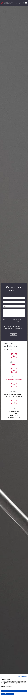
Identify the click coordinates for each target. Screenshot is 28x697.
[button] (23, 3)
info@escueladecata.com (14, 379)
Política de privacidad (22, 676)
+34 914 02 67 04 (14, 365)
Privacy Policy (6, 321)
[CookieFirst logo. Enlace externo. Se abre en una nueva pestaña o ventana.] (1, 677)
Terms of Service (13, 321)
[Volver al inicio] (7, 3)
